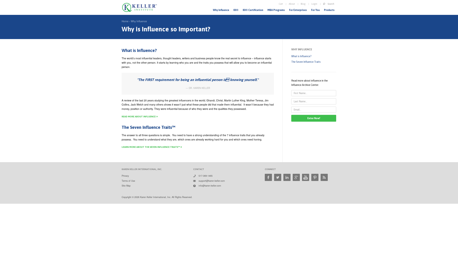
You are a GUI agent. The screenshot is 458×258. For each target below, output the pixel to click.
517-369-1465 (206, 175)
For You (315, 10)
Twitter (277, 177)
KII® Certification (253, 10)
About (292, 4)
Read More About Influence (139, 116)
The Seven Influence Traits (306, 61)
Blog (303, 4)
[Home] (139, 7)
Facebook (268, 177)
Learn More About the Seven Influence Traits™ (151, 147)
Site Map (126, 185)
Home (125, 21)
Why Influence (221, 10)
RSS (324, 177)
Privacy (125, 175)
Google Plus (296, 177)
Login (314, 4)
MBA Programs (276, 10)
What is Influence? (301, 56)
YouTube (305, 177)
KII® (235, 10)
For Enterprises (298, 10)
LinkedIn (287, 177)
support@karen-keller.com (212, 180)
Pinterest (314, 177)
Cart (281, 4)
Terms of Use (128, 180)
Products (329, 10)
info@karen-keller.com (210, 185)
